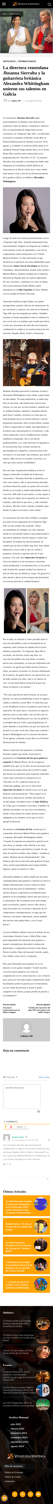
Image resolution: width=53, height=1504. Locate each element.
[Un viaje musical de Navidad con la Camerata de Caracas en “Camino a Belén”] (40, 1245)
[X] (30, 1494)
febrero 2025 (17, 1428)
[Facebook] (15, 1494)
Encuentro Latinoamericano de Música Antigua (11, 1010)
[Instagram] (22, 1494)
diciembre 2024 (19, 1433)
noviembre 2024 (19, 1437)
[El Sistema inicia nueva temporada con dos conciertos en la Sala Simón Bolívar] (43, 1338)
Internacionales (27, 61)
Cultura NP (16, 101)
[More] (40, 109)
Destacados (14, 14)
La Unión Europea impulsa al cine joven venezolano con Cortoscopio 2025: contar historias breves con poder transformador (19, 1207)
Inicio (4, 14)
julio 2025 (16, 1424)
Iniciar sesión (44, 1077)
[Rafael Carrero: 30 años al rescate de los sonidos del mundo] (40, 1226)
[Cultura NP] (6, 100)
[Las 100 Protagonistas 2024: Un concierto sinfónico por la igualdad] (43, 1404)
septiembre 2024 (19, 1442)
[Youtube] (38, 1494)
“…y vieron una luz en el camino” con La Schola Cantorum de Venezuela (17, 1285)
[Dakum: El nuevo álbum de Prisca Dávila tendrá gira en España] (43, 1352)
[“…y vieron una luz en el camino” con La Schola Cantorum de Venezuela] (40, 1284)
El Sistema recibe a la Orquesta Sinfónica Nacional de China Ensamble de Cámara (17, 1323)
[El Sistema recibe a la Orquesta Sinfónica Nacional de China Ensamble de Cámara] (43, 1323)
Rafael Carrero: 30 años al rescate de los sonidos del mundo (19, 1227)
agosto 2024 (17, 1446)
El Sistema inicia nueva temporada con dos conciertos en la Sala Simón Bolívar (19, 1338)
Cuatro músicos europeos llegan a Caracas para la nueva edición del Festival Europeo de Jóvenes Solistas (19, 1390)
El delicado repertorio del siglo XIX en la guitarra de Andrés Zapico (39, 1010)
